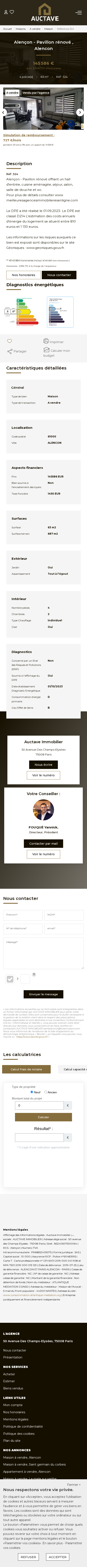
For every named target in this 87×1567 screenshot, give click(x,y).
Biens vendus (13, 1388)
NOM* (51, 914)
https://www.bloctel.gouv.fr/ (32, 1036)
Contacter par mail (43, 844)
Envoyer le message (43, 994)
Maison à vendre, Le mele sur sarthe (30, 1479)
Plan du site (11, 1441)
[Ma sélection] (12, 12)
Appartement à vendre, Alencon (26, 1472)
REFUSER (28, 1557)
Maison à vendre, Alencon (22, 1457)
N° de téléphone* (16, 928)
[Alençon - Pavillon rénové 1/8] (43, 109)
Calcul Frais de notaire (26, 1069)
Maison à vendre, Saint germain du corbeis (34, 1464)
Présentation (12, 1357)
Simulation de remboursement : (28, 135)
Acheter (9, 1374)
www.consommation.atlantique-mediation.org (32, 1295)
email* (51, 928)
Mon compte (13, 1405)
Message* (12, 942)
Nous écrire (43, 765)
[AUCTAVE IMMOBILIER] (44, 12)
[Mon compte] (6, 12)
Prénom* (12, 914)
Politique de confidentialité (23, 1426)
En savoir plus (52, 1543)
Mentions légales (15, 1419)
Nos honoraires (23, 275)
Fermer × (74, 1485)
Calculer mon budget (57, 353)
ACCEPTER (58, 1557)
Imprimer (57, 342)
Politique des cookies (18, 1434)
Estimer (9, 1381)
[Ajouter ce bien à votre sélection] (8, 341)
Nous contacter (59, 275)
